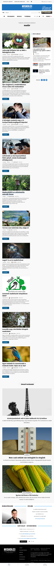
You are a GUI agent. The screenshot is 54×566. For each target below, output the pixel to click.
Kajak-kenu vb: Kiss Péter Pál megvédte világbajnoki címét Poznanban (44, 64)
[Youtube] (39, 16)
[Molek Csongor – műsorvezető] (14, 516)
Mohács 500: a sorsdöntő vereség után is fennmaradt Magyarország (44, 71)
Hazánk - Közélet (7, 54)
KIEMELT (4, 196)
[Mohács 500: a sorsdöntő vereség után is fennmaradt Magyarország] (35, 70)
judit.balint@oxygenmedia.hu (28, 533)
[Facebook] (35, 16)
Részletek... (5, 63)
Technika (44, 6)
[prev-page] (32, 77)
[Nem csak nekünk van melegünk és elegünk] (27, 441)
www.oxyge (37, 518)
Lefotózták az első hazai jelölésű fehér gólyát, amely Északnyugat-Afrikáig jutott (14, 158)
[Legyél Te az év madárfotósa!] (16, 250)
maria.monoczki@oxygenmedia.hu (28, 538)
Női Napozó (5, 297)
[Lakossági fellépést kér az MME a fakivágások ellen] (16, 41)
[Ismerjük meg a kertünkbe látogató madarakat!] (16, 320)
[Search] (39, 12)
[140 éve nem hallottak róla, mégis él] (16, 218)
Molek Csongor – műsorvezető (10, 521)
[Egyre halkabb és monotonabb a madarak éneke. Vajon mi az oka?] (16, 354)
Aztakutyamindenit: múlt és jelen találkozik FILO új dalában (27, 418)
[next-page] (35, 77)
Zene (27, 415)
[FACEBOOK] (31, 541)
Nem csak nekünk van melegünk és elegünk (27, 458)
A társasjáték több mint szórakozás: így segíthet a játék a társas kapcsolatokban (46, 10)
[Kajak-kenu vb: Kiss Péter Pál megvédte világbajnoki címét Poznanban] (35, 64)
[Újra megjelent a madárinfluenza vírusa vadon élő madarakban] (16, 75)
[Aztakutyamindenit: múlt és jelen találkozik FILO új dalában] (27, 402)
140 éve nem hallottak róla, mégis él (15, 228)
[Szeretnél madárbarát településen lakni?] (16, 284)
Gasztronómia (27, 492)
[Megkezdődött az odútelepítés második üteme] (16, 183)
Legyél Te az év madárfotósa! (12, 260)
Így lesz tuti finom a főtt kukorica (27, 495)
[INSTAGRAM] (33, 541)
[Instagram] (37, 16)
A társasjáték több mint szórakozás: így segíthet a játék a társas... (41, 50)
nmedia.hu (42, 518)
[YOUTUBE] (29, 541)
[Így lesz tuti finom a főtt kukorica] (27, 479)
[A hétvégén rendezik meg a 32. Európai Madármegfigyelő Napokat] (16, 111)
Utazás (4, 230)
